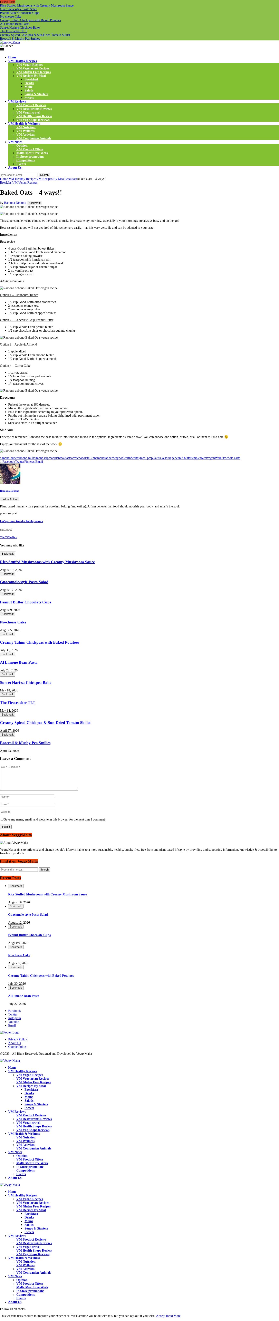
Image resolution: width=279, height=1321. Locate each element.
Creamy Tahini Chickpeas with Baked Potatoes (30, 20)
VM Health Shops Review (34, 116)
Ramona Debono (15, 202)
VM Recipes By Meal (31, 75)
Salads (29, 90)
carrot (73, 458)
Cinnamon (96, 458)
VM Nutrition (26, 127)
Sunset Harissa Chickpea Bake (20, 27)
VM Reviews (17, 101)
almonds (39, 458)
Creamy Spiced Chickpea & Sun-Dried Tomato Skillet (35, 35)
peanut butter (183, 458)
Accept (160, 1316)
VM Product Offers (29, 149)
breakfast (64, 458)
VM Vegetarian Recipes (32, 68)
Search (44, 174)
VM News (15, 142)
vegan (211, 458)
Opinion (22, 145)
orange (170, 458)
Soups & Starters (36, 94)
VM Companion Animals (33, 138)
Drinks (29, 83)
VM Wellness (25, 131)
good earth (124, 458)
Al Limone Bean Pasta (14, 24)
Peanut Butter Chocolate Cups (19, 12)
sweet (203, 458)
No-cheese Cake (10, 16)
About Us (14, 167)
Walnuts (220, 458)
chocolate (83, 458)
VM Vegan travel (28, 112)
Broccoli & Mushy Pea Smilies (20, 38)
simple (195, 458)
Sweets (29, 97)
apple (54, 458)
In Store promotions (30, 156)
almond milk (26, 458)
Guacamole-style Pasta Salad (18, 9)
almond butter (9, 458)
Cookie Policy (17, 1046)
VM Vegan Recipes (29, 64)
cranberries (110, 458)
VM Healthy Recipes (22, 61)
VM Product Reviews (31, 105)
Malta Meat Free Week (32, 153)
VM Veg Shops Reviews (32, 120)
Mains (29, 86)
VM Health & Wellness (24, 123)
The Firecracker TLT (13, 31)
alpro (48, 458)
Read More (173, 1316)
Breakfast (31, 79)
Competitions (25, 160)
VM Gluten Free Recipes (33, 72)
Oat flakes (159, 458)
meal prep (146, 458)
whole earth (232, 458)
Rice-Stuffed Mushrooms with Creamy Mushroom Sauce (37, 5)
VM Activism (25, 134)
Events (21, 164)
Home (12, 57)
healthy (135, 458)
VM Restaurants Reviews (34, 108)
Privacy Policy (17, 1039)
